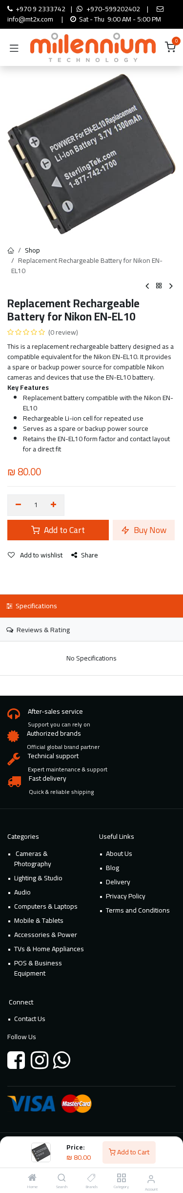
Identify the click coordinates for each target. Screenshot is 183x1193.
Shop (32, 250)
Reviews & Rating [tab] (42, 629)
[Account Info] (151, 1179)
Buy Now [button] (149, 530)
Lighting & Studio (38, 878)
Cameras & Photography (32, 858)
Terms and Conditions (138, 910)
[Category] (121, 1178)
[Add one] (54, 505)
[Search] (61, 1178)
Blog (112, 867)
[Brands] (91, 1178)
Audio (22, 892)
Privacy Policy (125, 896)
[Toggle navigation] (14, 47)
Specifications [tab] (35, 605)
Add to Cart (132, 1152)
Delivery (118, 881)
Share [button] (89, 555)
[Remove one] (18, 505)
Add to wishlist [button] (40, 555)
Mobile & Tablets (38, 920)
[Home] (32, 1178)
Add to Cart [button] (63, 530)
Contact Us (29, 1018)
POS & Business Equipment (38, 968)
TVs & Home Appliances (49, 948)
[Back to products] (159, 286)
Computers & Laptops (46, 906)
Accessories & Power (45, 934)
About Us (119, 853)
